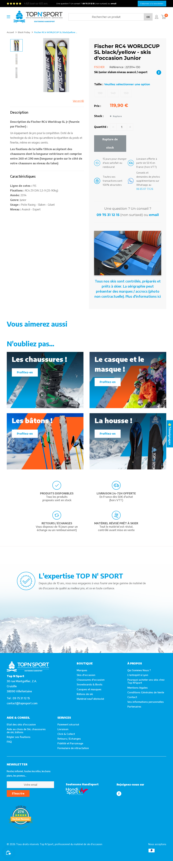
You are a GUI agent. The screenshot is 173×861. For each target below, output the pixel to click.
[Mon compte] (156, 17)
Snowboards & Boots (89, 684)
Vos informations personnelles (145, 701)
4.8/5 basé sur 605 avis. (36, 3)
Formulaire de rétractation (73, 748)
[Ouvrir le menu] (8, 16)
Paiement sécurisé (68, 724)
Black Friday (24, 32)
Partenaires (134, 706)
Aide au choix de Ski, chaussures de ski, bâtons (26, 731)
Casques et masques (89, 689)
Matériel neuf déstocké (90, 698)
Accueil (10, 32)
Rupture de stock (110, 143)
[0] (163, 17)
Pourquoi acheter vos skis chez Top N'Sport (146, 681)
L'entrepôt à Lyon (137, 674)
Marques (82, 670)
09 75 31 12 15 (108, 215)
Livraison (62, 729)
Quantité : (101, 126)
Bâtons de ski (85, 694)
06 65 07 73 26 (144, 188)
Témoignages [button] (169, 435)
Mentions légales (137, 687)
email (154, 215)
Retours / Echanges (69, 738)
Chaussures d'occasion (91, 679)
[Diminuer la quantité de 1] (113, 127)
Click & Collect (66, 733)
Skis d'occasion (86, 674)
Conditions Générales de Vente (145, 692)
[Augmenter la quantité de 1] (130, 127)
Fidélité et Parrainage (70, 743)
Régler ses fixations (18, 736)
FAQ (9, 741)
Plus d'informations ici (143, 296)
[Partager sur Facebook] (158, 72)
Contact (132, 697)
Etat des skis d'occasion (21, 724)
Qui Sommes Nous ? (139, 670)
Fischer (99, 67)
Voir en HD (78, 100)
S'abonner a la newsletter (151, 3)
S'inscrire (18, 793)
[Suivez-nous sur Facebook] (119, 793)
